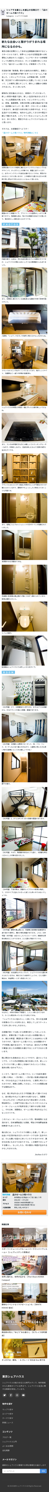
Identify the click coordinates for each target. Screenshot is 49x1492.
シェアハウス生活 (21, 16)
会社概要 (6, 1450)
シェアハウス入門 (9, 1441)
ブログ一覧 (6, 1437)
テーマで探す (7, 1418)
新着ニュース (7, 1422)
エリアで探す (7, 1413)
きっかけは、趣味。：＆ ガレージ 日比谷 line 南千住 (23, 1360)
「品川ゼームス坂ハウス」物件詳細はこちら (20, 132)
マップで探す (7, 1409)
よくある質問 (7, 1446)
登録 (43, 1471)
